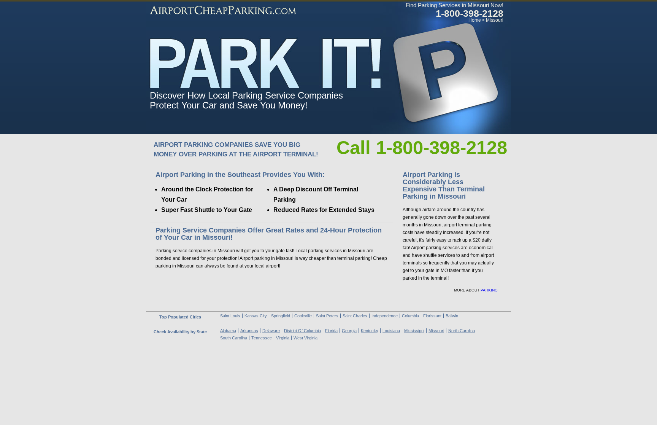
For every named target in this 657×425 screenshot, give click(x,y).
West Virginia (305, 338)
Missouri (494, 20)
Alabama (228, 330)
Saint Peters (327, 316)
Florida (331, 330)
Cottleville (303, 316)
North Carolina (461, 330)
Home (474, 20)
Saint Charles (355, 316)
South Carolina (233, 338)
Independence (384, 316)
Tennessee (261, 338)
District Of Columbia (302, 330)
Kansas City (255, 316)
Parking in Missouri (223, 11)
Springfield (280, 316)
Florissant (432, 316)
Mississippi (414, 330)
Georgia (349, 330)
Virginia (282, 338)
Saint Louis (230, 316)
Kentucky (369, 330)
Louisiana (391, 330)
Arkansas (249, 330)
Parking (489, 290)
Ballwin (452, 316)
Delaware (271, 330)
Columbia (410, 316)
